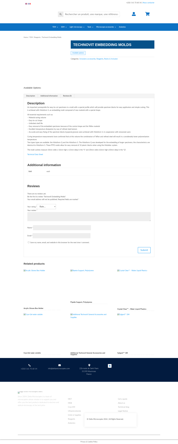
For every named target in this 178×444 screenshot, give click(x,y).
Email (30, 236)
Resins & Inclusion (111, 59)
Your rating (32, 207)
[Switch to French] (29, 4)
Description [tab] (30, 96)
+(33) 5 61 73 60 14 (29, 369)
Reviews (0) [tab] (67, 96)
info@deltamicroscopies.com (59, 369)
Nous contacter (148, 3)
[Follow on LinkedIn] (110, 366)
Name (30, 228)
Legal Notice (123, 411)
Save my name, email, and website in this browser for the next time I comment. (59, 242)
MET (70, 399)
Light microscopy (76, 27)
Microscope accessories (105, 27)
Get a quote (122, 399)
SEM (63, 27)
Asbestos (122, 27)
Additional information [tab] (49, 96)
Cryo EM (71, 407)
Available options (78, 53)
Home (26, 37)
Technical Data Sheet (35, 154)
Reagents (37, 37)
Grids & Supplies (74, 415)
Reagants (71, 419)
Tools (89, 27)
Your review (32, 210)
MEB (70, 403)
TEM (54, 27)
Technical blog (123, 407)
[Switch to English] (26, 4)
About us (121, 403)
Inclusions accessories (87, 59)
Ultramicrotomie (74, 411)
